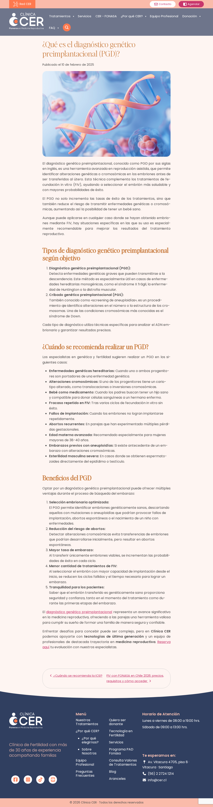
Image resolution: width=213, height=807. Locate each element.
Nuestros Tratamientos (87, 722)
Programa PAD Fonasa (121, 751)
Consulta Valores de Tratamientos (123, 762)
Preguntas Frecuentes (85, 773)
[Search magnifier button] (67, 27)
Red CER (25, 4)
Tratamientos (60, 16)
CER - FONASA (106, 16)
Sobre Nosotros (89, 751)
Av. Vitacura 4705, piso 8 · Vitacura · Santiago (165, 765)
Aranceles (117, 778)
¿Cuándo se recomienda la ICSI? (77, 676)
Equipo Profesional (164, 16)
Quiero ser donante (117, 722)
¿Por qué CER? (132, 16)
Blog (112, 771)
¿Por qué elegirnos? (90, 740)
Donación (189, 16)
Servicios (84, 16)
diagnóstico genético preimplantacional (79, 612)
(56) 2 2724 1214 (161, 773)
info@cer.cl (157, 780)
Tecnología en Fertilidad (121, 733)
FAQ (52, 28)
